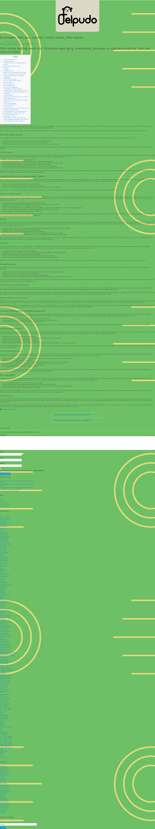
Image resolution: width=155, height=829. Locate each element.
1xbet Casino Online (5, 544)
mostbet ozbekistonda (6, 668)
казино (2, 749)
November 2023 (4, 790)
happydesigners (19, 41)
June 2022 (3, 812)
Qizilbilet (2, 723)
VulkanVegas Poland (5, 747)
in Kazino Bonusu (8, 71)
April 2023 (3, 796)
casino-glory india (5, 612)
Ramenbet (3, 725)
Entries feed (3, 501)
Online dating (4, 686)
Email (2, 457)
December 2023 (4, 788)
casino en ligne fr (5, 608)
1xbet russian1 (4, 565)
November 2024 (4, 770)
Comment (3, 435)
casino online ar (4, 610)
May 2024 (2, 780)
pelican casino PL (5, 694)
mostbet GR (3, 659)
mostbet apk (3, 639)
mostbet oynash (4, 667)
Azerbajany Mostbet (5, 584)
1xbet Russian (4, 563)
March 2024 (3, 783)
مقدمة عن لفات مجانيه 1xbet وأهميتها (9, 490)
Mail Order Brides (5, 634)
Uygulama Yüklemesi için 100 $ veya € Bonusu (16, 108)
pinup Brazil (3, 717)
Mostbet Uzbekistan (5, 678)
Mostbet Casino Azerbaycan (8, 652)
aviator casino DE (5, 574)
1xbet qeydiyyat (4, 560)
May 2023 (2, 795)
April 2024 (3, 782)
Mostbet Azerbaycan (5, 647)
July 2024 (2, 777)
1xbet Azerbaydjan (5, 536)
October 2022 (4, 806)
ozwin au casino (4, 689)
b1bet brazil (3, 589)
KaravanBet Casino (5, 626)
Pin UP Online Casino (6, 709)
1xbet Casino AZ (4, 541)
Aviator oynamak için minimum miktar (14, 74)
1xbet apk (2, 531)
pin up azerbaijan (5, 699)
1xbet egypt (3, 547)
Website (2, 463)
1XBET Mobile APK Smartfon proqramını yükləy (72, 415)
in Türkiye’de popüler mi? (11, 114)
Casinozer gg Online (5, 615)
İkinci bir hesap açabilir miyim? (12, 80)
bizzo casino (3, 602)
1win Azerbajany (4, 518)
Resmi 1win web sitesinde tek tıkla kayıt (15, 72)
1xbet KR (2, 555)
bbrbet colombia (4, 594)
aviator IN (2, 578)
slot (1, 730)
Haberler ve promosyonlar (11, 109)
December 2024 (4, 769)
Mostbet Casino (4, 649)
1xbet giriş (3, 549)
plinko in (2, 722)
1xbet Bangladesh (5, 537)
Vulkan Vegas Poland (6, 746)
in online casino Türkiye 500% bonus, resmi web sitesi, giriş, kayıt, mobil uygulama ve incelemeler (16, 92)
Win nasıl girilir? (8, 82)
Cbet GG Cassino (4, 616)
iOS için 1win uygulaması (10, 87)
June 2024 (3, 778)
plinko (1, 720)
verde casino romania (6, 739)
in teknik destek (8, 95)
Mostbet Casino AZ (5, 650)
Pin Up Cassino (4, 705)
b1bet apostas (4, 586)
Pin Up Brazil (3, 701)
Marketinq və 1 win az (10, 116)
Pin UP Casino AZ (5, 704)
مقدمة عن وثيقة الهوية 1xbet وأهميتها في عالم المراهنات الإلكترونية (16, 487)
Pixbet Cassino (4, 718)
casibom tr (3, 605)
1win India (3, 521)
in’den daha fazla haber (10, 79)
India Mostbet (4, 625)
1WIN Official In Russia (6, 523)
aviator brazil (3, 573)
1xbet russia (3, 562)
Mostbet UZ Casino (5, 675)
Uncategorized (11, 409)
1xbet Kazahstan (4, 552)
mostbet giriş (3, 657)
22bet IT (2, 568)
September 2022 (4, 808)
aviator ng (3, 581)
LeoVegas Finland (5, 631)
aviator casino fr (4, 576)
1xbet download (4, 545)
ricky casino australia (6, 726)
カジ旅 (1, 754)
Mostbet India (4, 662)
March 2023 (3, 798)
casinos (2, 613)
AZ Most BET (3, 583)
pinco (1, 712)
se (0, 728)
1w (0, 515)
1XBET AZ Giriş (4, 532)
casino (2, 607)
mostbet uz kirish (5, 676)
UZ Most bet (3, 734)
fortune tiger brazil (5, 621)
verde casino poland (5, 738)
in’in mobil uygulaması (10, 103)
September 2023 (4, 791)
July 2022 (2, 811)
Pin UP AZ (2, 696)
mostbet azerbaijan (5, 646)
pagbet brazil (3, 691)
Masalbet (2, 638)
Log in (1, 499)
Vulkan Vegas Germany (6, 744)
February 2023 (4, 799)
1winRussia (3, 528)
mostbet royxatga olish (6, 670)
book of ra (3, 604)
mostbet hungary (5, 660)
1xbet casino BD (4, 542)
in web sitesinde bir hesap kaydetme (14, 121)
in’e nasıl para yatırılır (10, 104)
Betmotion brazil (4, 599)
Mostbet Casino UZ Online (7, 655)
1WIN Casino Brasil (5, 519)
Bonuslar (6, 67)
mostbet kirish (4, 663)
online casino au (4, 684)
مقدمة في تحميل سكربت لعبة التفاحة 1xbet (11, 489)
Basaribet (2, 592)
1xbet (1, 529)
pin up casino (4, 702)
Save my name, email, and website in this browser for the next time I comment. (22, 470)
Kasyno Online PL (5, 628)
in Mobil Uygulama (9, 61)
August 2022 (3, 809)
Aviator (2, 571)
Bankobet (2, 591)
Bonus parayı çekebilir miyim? (12, 66)
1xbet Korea (3, 553)
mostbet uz (3, 673)
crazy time (3, 618)
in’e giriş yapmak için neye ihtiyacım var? (15, 111)
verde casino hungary (6, 736)
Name (2, 452)
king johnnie (3, 629)
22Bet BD (2, 566)
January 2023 (4, 801)
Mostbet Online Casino (6, 665)
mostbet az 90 (4, 641)
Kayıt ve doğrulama (9, 85)
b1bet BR (2, 587)
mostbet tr (3, 671)
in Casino (6, 69)
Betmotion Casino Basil (6, 600)
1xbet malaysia (4, 557)
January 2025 (4, 767)
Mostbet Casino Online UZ (7, 654)
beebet (2, 597)
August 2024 (3, 775)
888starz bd (3, 570)
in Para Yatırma (8, 106)
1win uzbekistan (4, 526)
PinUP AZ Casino (4, 715)
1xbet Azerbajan (4, 534)
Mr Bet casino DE (5, 681)
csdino (2, 620)
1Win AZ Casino (4, 516)
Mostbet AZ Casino (5, 642)
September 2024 (4, 774)
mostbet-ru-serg (4, 680)
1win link (66, 157)
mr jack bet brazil (5, 683)
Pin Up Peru (3, 710)
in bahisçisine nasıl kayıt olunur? (13, 88)
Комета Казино (4, 751)
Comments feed (4, 504)
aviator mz (3, 579)
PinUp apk (3, 713)
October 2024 (4, 772)
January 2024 (4, 787)
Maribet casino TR (5, 636)
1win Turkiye (3, 524)
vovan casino (3, 741)
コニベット (3, 756)
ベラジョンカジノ (4, 757)
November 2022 (4, 804)
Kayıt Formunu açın (9, 83)
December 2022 (4, 803)
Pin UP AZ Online (4, 697)
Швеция (2, 752)
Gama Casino (3, 623)
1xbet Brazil (3, 539)
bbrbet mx (3, 595)
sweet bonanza (4, 731)
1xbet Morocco (4, 558)
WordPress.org (4, 506)
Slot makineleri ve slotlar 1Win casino (14, 113)
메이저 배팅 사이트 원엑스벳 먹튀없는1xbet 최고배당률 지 (72, 420)
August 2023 (3, 793)
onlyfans (2, 688)
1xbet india (3, 550)
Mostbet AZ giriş (4, 644)
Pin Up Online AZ (4, 707)
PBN (1, 692)
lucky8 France (4, 633)
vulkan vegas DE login (6, 743)
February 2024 (4, 785)
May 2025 (2, 766)
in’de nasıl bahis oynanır (10, 59)
